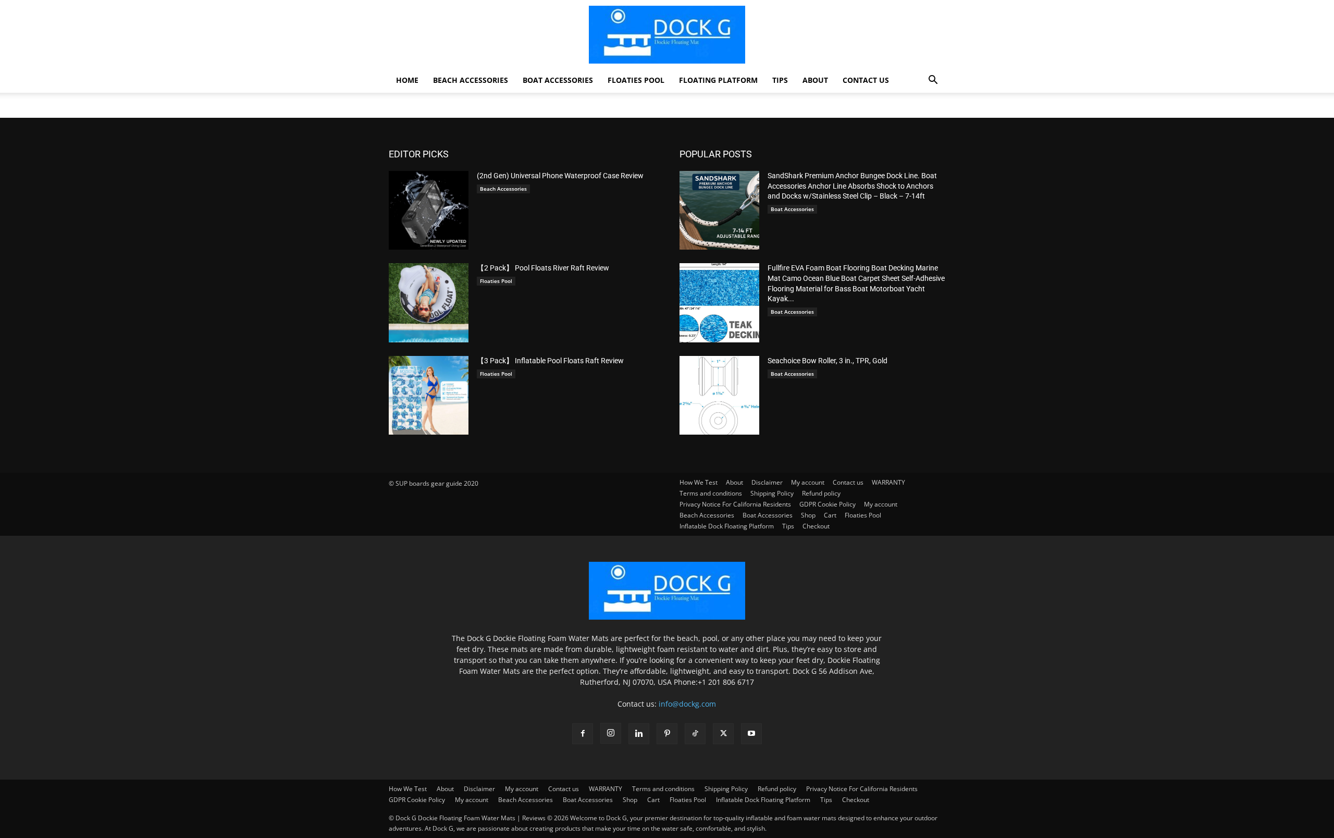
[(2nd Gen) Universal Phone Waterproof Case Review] (428, 210)
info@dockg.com (687, 704)
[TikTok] (695, 733)
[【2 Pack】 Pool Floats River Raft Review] (428, 302)
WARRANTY (605, 788)
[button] (932, 81)
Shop (630, 799)
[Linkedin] (638, 733)
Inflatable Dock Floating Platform (763, 799)
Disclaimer (479, 788)
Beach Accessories (470, 80)
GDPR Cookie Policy (417, 799)
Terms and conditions (663, 788)
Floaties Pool (636, 80)
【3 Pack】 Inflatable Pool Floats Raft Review (550, 360)
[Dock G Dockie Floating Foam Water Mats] (667, 35)
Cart (653, 799)
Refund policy (777, 788)
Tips (780, 80)
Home (407, 80)
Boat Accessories (558, 80)
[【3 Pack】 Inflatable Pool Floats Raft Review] (428, 395)
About (815, 80)
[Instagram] (610, 733)
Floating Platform (718, 80)
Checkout (855, 799)
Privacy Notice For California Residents (862, 788)
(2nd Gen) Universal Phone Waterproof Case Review (560, 175)
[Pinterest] (667, 733)
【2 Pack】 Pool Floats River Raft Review (543, 268)
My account (521, 788)
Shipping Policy (726, 788)
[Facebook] (582, 733)
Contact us (866, 80)
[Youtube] (751, 733)
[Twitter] (723, 733)
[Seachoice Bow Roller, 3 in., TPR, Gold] (719, 395)
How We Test (408, 788)
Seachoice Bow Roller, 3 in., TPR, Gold (827, 360)
